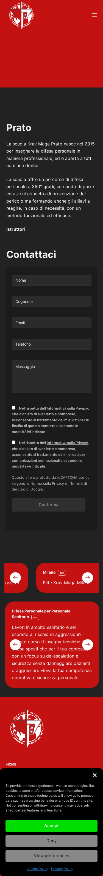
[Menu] (94, 15)
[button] (95, 775)
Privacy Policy (62, 869)
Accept (51, 825)
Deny (51, 840)
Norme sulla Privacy (47, 483)
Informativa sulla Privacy (67, 408)
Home (11, 764)
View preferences (51, 855)
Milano (26, 572)
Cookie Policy (37, 869)
